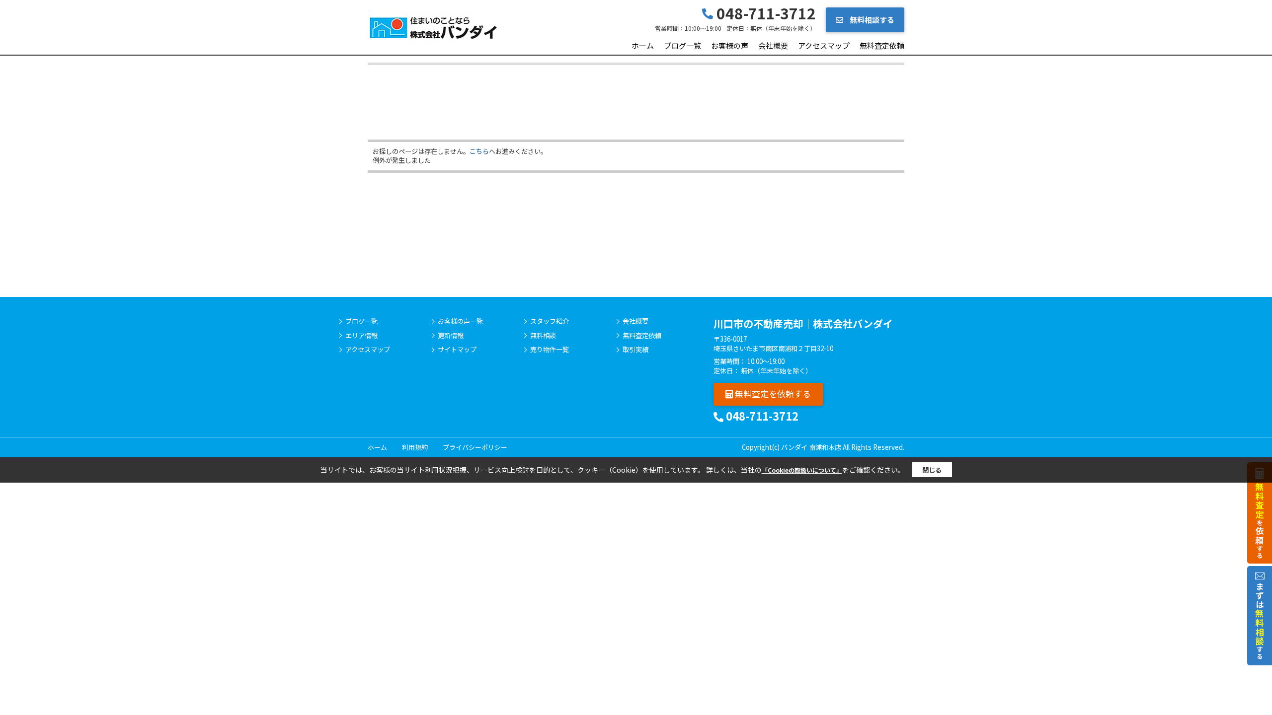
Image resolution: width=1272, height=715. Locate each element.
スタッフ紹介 (549, 321)
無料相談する (871, 19)
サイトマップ (457, 349)
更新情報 (451, 335)
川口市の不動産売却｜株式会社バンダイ (803, 323)
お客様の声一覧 (460, 321)
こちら (479, 151)
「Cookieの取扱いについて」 (802, 470)
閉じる (932, 470)
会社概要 (773, 45)
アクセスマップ (824, 45)
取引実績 (635, 349)
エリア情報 (361, 335)
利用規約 (415, 447)
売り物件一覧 (549, 349)
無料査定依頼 (882, 45)
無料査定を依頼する (772, 393)
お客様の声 (729, 45)
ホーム (643, 45)
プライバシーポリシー (475, 447)
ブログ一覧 (682, 45)
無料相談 (543, 335)
